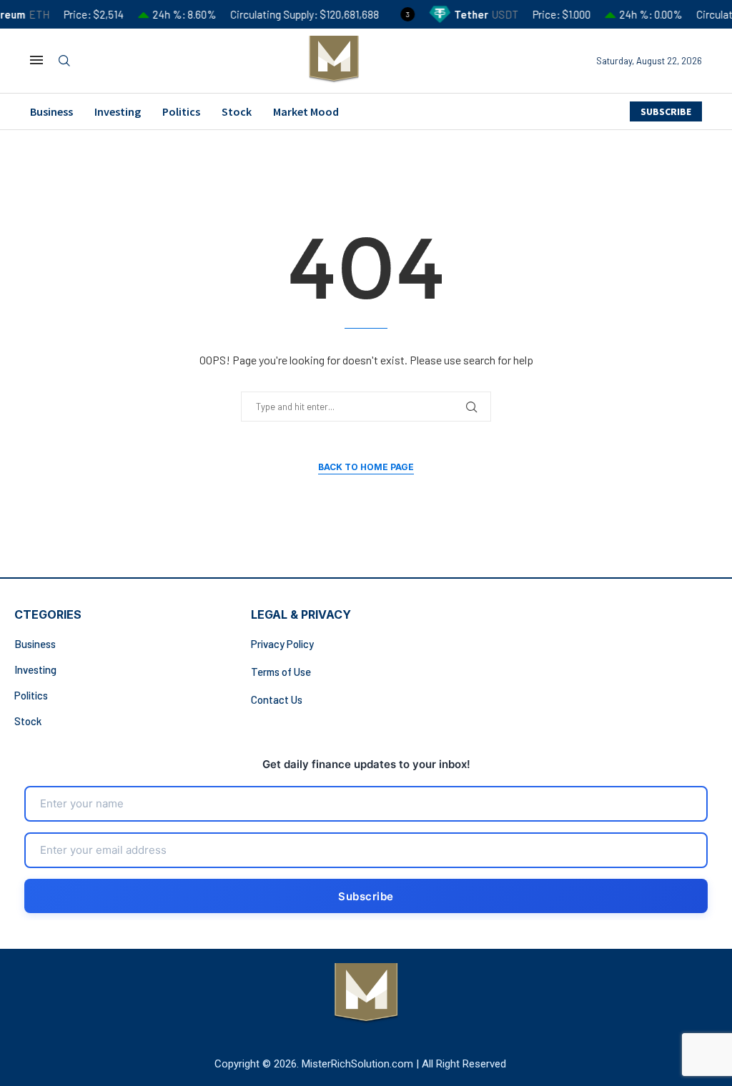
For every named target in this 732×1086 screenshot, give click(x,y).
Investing (117, 111)
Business (51, 111)
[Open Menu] (36, 60)
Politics (181, 111)
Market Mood (306, 111)
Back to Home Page (366, 467)
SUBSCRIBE (665, 111)
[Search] (64, 61)
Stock (237, 111)
